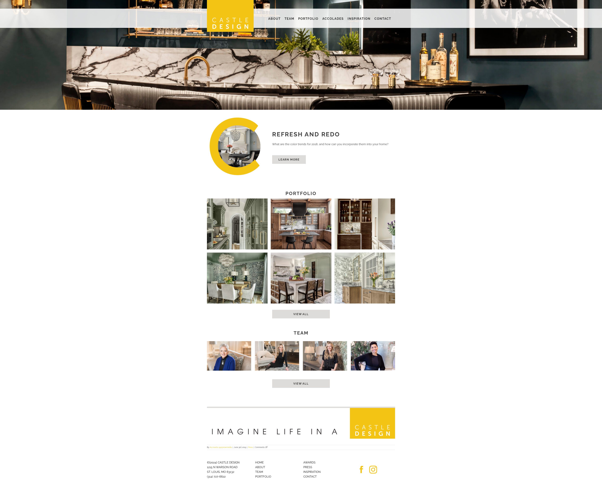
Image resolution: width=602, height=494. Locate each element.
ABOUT (260, 467)
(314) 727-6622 (216, 476)
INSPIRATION (312, 471)
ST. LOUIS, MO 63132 (220, 471)
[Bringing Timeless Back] (301, 278)
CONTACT (310, 476)
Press (250, 447)
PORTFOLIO (263, 476)
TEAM (259, 471)
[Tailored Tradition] (237, 278)
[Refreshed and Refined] (237, 223)
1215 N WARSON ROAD (222, 467)
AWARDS (309, 462)
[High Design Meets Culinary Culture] (365, 223)
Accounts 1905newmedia (221, 447)
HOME (259, 462)
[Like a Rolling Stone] (301, 223)
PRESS (307, 467)
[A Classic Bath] (365, 278)
